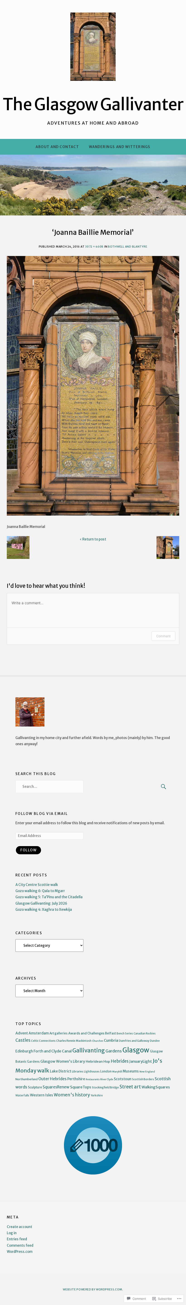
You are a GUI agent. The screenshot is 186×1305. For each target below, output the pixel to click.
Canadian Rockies (145, 1033)
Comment (163, 636)
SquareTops (80, 1087)
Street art (130, 1087)
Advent (21, 1033)
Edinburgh (24, 1051)
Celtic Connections (43, 1040)
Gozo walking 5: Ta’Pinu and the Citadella (49, 897)
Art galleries (58, 1033)
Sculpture (35, 1087)
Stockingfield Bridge (105, 1087)
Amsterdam (39, 1033)
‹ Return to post (93, 539)
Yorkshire (97, 1095)
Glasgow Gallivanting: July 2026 (41, 903)
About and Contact (57, 147)
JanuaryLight (140, 1061)
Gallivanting (88, 1050)
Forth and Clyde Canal (53, 1051)
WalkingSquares (156, 1087)
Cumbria (111, 1040)
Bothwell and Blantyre (127, 246)
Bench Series (125, 1033)
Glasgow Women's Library (62, 1061)
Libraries (77, 1071)
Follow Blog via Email (41, 813)
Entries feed (17, 1239)
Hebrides (120, 1061)
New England (147, 1071)
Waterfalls (22, 1095)
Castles (22, 1040)
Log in (12, 1233)
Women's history (72, 1095)
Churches (97, 1040)
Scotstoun (122, 1079)
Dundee (155, 1040)
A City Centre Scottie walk (36, 885)
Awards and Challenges (86, 1033)
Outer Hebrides (52, 1078)
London (106, 1071)
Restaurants (93, 1079)
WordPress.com (19, 1251)
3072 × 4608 (94, 246)
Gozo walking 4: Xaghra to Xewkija (43, 909)
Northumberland (26, 1079)
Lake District (60, 1071)
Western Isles (41, 1095)
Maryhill (117, 1071)
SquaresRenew (56, 1087)
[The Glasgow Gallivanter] (93, 185)
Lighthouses (92, 1071)
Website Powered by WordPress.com (92, 1289)
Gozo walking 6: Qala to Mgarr (40, 891)
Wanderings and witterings (119, 147)
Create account (19, 1227)
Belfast (110, 1033)
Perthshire (76, 1079)
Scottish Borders (143, 1079)
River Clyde (106, 1079)
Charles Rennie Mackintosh (73, 1040)
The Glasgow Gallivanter (93, 104)
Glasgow (135, 1050)
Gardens (113, 1051)
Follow (28, 850)
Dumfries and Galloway (134, 1040)
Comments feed (20, 1245)
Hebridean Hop (98, 1061)
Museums (131, 1071)
